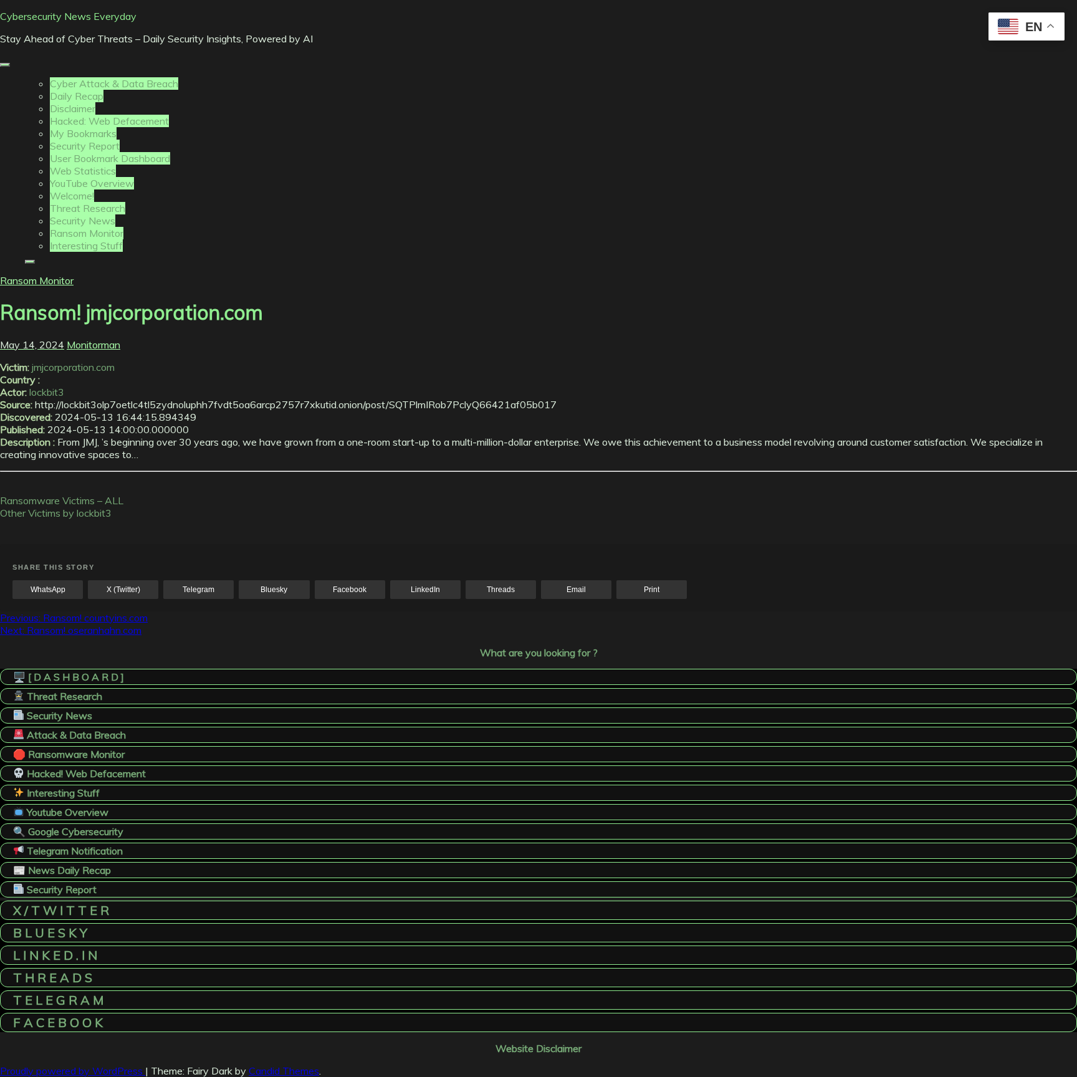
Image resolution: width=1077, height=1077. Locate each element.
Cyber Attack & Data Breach (114, 83)
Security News (82, 220)
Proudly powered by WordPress (72, 1071)
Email (576, 589)
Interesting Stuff (86, 245)
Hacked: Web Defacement (109, 121)
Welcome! (72, 195)
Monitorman (93, 344)
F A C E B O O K (58, 1022)
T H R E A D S (52, 977)
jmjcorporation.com (73, 367)
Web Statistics (83, 171)
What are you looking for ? (539, 652)
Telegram (198, 589)
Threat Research (87, 208)
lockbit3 (46, 392)
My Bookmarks (83, 133)
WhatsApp (48, 589)
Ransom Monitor (86, 233)
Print (651, 589)
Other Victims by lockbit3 (56, 513)
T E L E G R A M (58, 1000)
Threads (501, 589)
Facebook (349, 589)
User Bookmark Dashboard (110, 158)
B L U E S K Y (50, 933)
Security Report (85, 146)
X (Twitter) (123, 589)
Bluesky (274, 589)
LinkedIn (425, 589)
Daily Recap (76, 96)
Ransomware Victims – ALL (61, 500)
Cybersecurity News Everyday (68, 16)
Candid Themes (284, 1071)
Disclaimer (72, 108)
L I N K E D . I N (55, 955)
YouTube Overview (92, 183)
